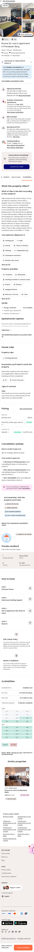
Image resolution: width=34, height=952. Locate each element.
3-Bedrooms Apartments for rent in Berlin (9, 829)
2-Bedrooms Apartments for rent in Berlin (24, 823)
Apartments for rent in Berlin (24, 817)
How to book (16, 177)
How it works (6, 853)
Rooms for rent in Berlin (9, 835)
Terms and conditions (9, 877)
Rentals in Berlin (8, 817)
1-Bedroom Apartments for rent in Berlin (9, 823)
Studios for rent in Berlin (23, 835)
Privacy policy (6, 870)
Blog (3, 860)
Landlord (6, 177)
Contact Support (7, 893)
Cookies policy (6, 873)
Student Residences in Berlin (9, 840)
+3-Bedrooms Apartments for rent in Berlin (24, 829)
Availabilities (27, 177)
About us (5, 857)
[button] (25, 34)
